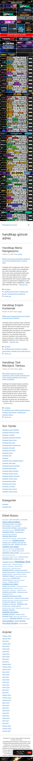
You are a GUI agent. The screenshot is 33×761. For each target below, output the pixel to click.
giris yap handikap (15, 526)
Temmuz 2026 (6, 636)
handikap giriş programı (16, 568)
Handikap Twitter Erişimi (9, 491)
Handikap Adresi (7, 453)
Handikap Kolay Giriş (8, 443)
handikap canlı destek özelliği (8, 548)
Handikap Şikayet (16, 618)
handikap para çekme (22, 592)
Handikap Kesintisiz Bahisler (11, 466)
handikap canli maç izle (18, 542)
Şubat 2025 (6, 649)
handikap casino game (6, 550)
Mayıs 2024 (6, 672)
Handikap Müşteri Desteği (10, 471)
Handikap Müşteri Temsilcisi (11, 476)
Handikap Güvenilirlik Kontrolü (11, 437)
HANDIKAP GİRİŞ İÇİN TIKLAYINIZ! (16, 35)
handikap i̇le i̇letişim (6, 578)
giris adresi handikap (8, 524)
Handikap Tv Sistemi (8, 486)
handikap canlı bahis (8, 544)
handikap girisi (7, 559)
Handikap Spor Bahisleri (9, 602)
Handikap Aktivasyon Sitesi (10, 432)
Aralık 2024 (5, 654)
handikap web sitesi (16, 606)
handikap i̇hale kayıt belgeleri (21, 576)
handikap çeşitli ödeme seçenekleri (20, 616)
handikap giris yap (8, 562)
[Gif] (16, 94)
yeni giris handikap (23, 623)
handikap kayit (15, 578)
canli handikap (23, 519)
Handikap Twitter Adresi (9, 479)
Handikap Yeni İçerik (8, 448)
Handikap (7, 289)
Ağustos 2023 (6, 695)
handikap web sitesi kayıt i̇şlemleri (22, 608)
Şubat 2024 (6, 679)
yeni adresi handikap (10, 623)
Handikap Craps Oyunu (9, 440)
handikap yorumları (20, 614)
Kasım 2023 (6, 687)
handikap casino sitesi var (25, 553)
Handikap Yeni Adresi (10, 612)
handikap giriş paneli (6, 568)
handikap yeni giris (8, 614)
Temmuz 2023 (6, 697)
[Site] (16, 58)
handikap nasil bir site (7, 588)
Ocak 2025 (5, 651)
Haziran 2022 (6, 731)
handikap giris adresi (23, 556)
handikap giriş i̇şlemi (18, 566)
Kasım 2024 (6, 656)
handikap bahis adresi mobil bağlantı (9, 534)
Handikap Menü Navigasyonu (12, 249)
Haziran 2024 (6, 669)
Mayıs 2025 (5, 646)
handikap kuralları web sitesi (18, 580)
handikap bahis (19, 532)
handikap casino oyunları (18, 550)
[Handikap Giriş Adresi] (9, 225)
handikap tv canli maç (9, 604)
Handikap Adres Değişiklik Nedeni (12, 461)
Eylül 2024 (5, 661)
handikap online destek (18, 588)
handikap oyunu (13, 590)
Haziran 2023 (6, 700)
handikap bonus (18, 540)
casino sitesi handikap (11, 522)
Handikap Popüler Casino (10, 473)
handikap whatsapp (8, 610)
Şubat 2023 (6, 710)
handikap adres (19, 530)
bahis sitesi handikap (14, 519)
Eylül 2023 (5, 692)
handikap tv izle (22, 604)
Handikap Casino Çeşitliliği (10, 430)
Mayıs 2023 (6, 703)
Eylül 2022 (5, 723)
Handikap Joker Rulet (9, 463)
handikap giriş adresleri (7, 564)
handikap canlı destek (10, 547)
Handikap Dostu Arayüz (9, 489)
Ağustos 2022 (6, 726)
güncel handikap (22, 528)
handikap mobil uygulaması (9, 586)
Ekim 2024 (5, 659)
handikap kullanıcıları (7, 580)
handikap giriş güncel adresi (7, 566)
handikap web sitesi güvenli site (8, 608)
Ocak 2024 (5, 682)
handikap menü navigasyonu (16, 294)
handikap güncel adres (11, 291)
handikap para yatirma (9, 592)
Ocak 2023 (5, 713)
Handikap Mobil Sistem (9, 468)
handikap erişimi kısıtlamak (12, 349)
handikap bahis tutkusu (21, 538)
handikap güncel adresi (9, 572)
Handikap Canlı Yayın (8, 450)
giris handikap (18, 524)
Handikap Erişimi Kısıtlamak (12, 307)
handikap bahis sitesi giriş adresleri (9, 538)
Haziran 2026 (6, 638)
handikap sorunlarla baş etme (8, 600)
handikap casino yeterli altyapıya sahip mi (17, 410)
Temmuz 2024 (6, 667)
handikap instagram (8, 576)
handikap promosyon (7, 594)
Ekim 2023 (5, 690)
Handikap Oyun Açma (9, 484)
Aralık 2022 (5, 715)
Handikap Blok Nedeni (9, 481)
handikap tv (19, 602)
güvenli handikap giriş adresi (8, 530)
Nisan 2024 (5, 674)
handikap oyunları (5, 590)
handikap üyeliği (5, 618)
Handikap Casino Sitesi (10, 553)
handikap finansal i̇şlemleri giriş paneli (9, 556)
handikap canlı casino (21, 544)
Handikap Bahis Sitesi (9, 536)
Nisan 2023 (5, 705)
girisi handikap (6, 526)
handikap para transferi (21, 590)
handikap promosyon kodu (11, 596)
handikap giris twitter (19, 559)
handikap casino (19, 548)
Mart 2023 (5, 708)
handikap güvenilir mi (7, 574)
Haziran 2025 (6, 643)
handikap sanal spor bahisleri (21, 598)
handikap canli (6, 542)
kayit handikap (8, 621)
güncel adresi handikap (9, 528)
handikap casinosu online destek (8, 554)
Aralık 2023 (5, 685)
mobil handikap (19, 621)
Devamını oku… (23, 284)
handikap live (5, 582)
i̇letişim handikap (26, 618)
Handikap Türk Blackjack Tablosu (13, 364)
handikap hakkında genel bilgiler (19, 574)
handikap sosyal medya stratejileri (21, 600)
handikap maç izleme (10, 584)
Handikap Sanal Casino (8, 598)
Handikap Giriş (6, 455)
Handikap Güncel (8, 570)
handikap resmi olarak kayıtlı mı (20, 351)
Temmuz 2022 (6, 728)
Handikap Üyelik (7, 616)
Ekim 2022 (5, 721)
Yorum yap (7, 296)
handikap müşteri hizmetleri (21, 586)
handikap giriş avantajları (17, 564)
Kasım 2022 (6, 718)
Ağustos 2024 (6, 664)
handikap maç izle (13, 582)
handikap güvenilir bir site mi (23, 572)
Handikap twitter (6, 606)
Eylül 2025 (5, 641)
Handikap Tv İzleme (8, 435)
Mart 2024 (5, 677)
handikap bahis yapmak (7, 540)
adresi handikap (5, 519)
